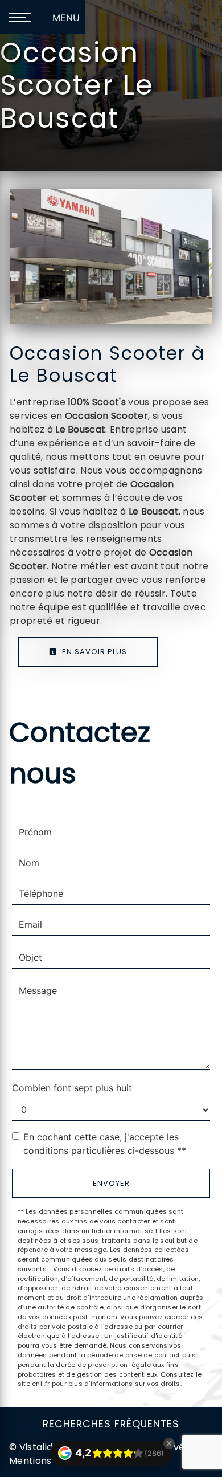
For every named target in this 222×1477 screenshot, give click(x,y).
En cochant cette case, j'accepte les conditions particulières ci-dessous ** (104, 1143)
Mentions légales (48, 1460)
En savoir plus (93, 651)
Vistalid (36, 1447)
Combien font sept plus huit (72, 1088)
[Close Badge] (169, 1443)
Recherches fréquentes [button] (111, 1424)
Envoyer (111, 1183)
